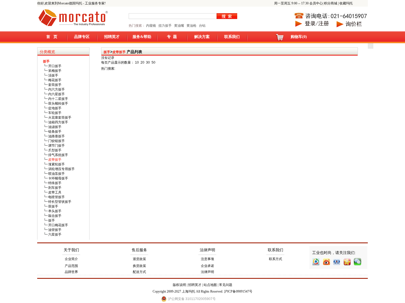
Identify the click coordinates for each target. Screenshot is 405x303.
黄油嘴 (179, 26)
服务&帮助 (142, 37)
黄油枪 (191, 26)
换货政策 (139, 266)
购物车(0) (299, 37)
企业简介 (71, 259)
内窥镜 (151, 26)
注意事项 (207, 259)
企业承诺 (207, 266)
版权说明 (179, 285)
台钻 (202, 26)
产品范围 (71, 266)
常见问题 (225, 285)
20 (142, 62)
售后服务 (139, 250)
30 (148, 62)
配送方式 (139, 272)
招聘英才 (112, 37)
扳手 (107, 52)
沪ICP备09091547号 (238, 291)
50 (153, 62)
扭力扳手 (165, 26)
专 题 (172, 37)
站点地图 (210, 285)
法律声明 (207, 250)
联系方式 (275, 259)
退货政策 (139, 259)
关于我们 (71, 250)
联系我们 (232, 37)
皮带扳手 (119, 52)
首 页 (51, 37)
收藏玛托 (346, 3)
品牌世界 (71, 272)
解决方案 (202, 37)
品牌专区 (82, 37)
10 (137, 62)
